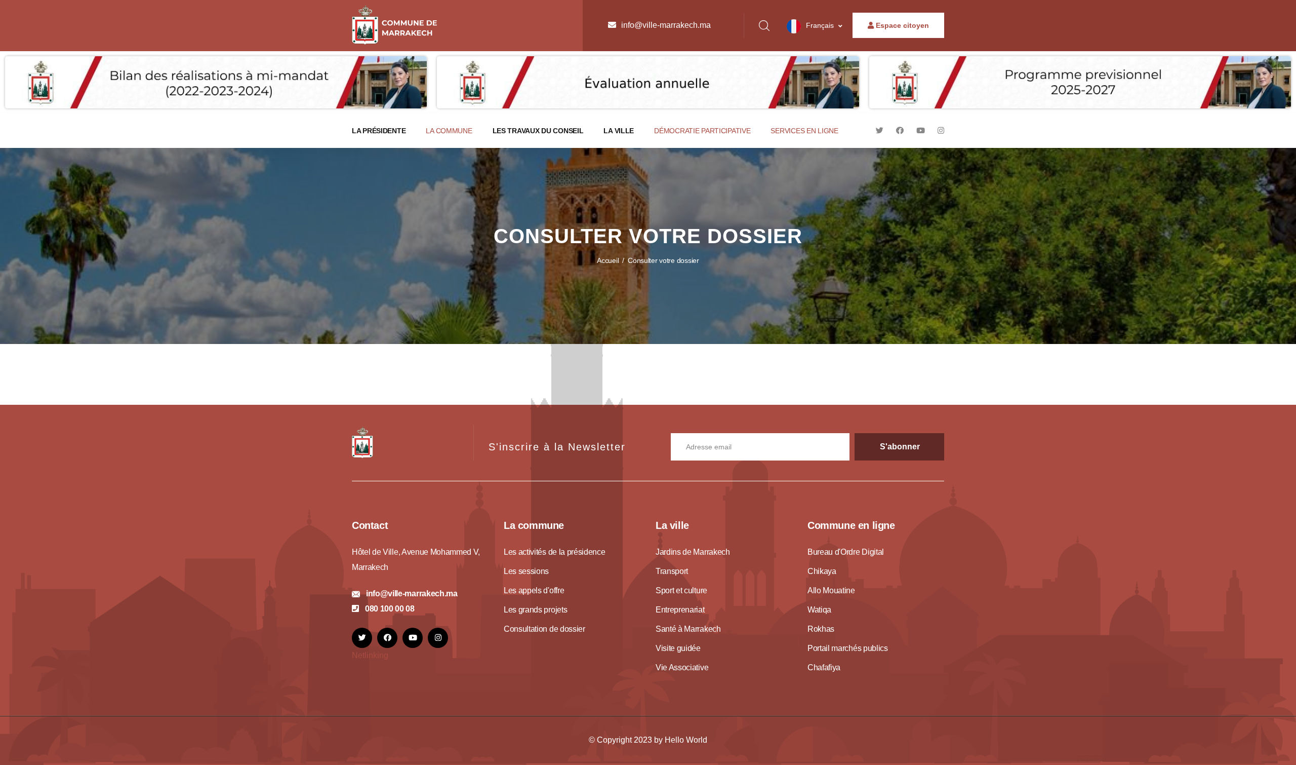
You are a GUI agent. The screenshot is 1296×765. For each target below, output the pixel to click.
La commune (449, 131)
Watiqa (819, 609)
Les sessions (526, 571)
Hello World (686, 740)
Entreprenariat (680, 609)
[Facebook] (900, 130)
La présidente (379, 131)
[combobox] (814, 26)
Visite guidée (678, 648)
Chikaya (821, 571)
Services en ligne (804, 131)
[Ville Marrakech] (362, 442)
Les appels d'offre (534, 590)
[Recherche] (764, 25)
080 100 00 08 (390, 608)
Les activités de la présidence (554, 552)
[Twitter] (879, 130)
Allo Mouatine (831, 590)
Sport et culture (681, 590)
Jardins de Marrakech (693, 552)
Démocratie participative (702, 131)
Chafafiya (823, 667)
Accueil (608, 260)
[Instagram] (941, 130)
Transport (672, 571)
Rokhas (820, 629)
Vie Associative (682, 667)
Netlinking (370, 655)
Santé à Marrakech (688, 629)
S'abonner (900, 446)
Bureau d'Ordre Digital (845, 552)
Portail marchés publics (847, 648)
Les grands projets (535, 609)
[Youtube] (920, 130)
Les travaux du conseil (538, 131)
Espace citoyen (901, 25)
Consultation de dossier (544, 629)
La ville (618, 131)
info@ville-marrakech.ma (666, 25)
